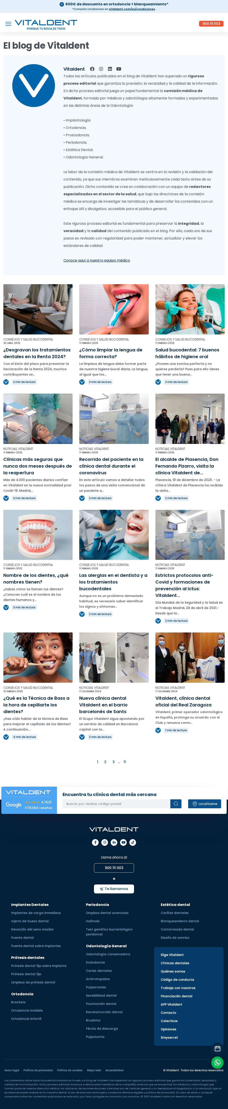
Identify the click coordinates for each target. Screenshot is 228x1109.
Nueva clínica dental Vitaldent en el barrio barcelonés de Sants (103, 705)
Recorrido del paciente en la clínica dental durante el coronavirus (111, 466)
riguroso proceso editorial (149, 1080)
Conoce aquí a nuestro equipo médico (96, 260)
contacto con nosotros (124, 1096)
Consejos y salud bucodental (28, 339)
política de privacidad (160, 1092)
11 (125, 762)
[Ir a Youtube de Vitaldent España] (123, 842)
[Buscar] (175, 803)
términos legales (132, 1092)
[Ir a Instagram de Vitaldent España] (104, 842)
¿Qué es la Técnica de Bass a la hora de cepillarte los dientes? (36, 705)
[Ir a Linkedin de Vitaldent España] (114, 842)
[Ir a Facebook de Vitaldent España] (95, 842)
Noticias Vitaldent (18, 449)
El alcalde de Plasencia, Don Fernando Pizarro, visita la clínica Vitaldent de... (186, 466)
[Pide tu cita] (217, 1048)
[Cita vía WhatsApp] (217, 1062)
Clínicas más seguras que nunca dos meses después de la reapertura (37, 466)
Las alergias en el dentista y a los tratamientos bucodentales (113, 582)
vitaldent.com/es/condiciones (132, 9)
